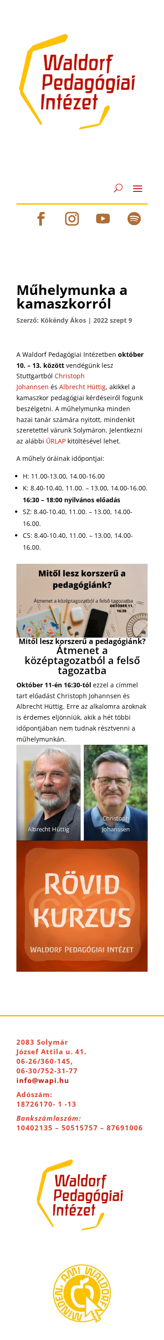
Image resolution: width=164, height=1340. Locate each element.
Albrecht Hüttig (82, 386)
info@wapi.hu (42, 1080)
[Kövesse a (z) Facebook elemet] (41, 218)
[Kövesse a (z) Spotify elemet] (134, 218)
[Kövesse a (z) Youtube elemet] (103, 218)
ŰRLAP (56, 441)
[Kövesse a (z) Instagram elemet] (72, 218)
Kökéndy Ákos (63, 320)
